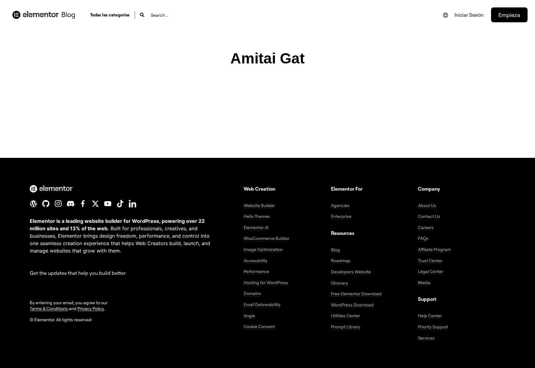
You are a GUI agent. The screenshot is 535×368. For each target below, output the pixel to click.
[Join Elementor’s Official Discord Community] (70, 203)
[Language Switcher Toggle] (445, 15)
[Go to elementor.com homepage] (35, 15)
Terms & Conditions (49, 308)
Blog (68, 14)
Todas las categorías (110, 14)
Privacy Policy (90, 308)
